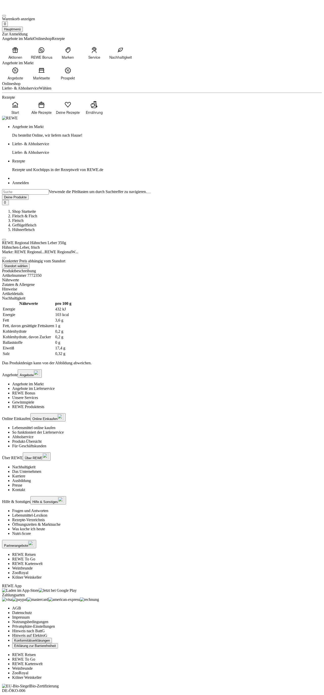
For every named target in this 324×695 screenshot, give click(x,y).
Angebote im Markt (28, 384)
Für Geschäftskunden (29, 446)
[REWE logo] (10, 118)
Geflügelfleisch (24, 225)
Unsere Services (25, 397)
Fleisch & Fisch (24, 216)
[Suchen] (149, 193)
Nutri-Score (21, 533)
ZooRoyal (20, 573)
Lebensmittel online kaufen (33, 428)
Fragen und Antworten (30, 511)
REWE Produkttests (28, 407)
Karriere (18, 476)
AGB (16, 608)
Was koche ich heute (28, 529)
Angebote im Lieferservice (33, 388)
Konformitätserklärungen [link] (32, 640)
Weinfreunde (22, 568)
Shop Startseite (24, 211)
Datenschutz (22, 612)
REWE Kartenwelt (27, 563)
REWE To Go (23, 559)
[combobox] (25, 192)
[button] (4, 239)
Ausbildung (21, 480)
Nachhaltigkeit (23, 467)
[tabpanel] (162, 329)
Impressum (21, 617)
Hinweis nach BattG (28, 631)
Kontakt (18, 490)
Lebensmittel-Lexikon (29, 515)
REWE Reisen (24, 554)
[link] (167, 131)
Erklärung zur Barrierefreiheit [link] (35, 646)
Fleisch (18, 220)
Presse (17, 485)
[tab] (162, 280)
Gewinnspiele (23, 402)
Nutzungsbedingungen (30, 622)
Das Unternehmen (26, 471)
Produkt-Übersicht (27, 441)
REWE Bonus (23, 393)
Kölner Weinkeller (27, 577)
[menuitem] (15, 53)
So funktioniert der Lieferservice (38, 432)
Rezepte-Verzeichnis (28, 520)
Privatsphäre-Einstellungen (33, 626)
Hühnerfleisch (23, 229)
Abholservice (22, 437)
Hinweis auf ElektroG (29, 635)
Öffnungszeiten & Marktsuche (36, 524)
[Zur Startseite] (19, 10)
